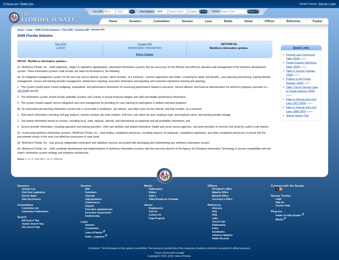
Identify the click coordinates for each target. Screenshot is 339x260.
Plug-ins (276, 211)
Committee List (30, 208)
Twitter (277, 189)
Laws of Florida (94, 232)
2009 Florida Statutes (47, 29)
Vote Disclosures (31, 199)
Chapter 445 (82, 29)
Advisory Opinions (222, 235)
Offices (269, 21)
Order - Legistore (95, 237)
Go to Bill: (98, 11)
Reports (89, 206)
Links (215, 218)
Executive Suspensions (98, 212)
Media (228, 21)
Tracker (317, 21)
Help (214, 215)
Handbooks (218, 232)
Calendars (91, 192)
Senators (135, 21)
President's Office (222, 189)
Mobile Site (27, 3)
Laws (208, 21)
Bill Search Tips (30, 220)
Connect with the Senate (287, 185)
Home (113, 21)
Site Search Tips (31, 227)
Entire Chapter (144, 54)
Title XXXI (67, 29)
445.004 (21, 90)
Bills (87, 189)
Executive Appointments (99, 209)
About (248, 21)
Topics (152, 196)
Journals (90, 196)
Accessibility (178, 253)
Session (187, 21)
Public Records (220, 238)
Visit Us (153, 211)
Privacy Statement (163, 253)
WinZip (279, 219)
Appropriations (93, 199)
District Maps (29, 196)
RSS (280, 189)
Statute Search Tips (297, 115)
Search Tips (218, 221)
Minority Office (220, 196)
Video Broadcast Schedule (163, 199)
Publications (155, 189)
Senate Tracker (281, 195)
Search (216, 11)
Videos (152, 192)
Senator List (28, 189)
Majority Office (220, 192)
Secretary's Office (222, 199)
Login (333, 3)
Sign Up (322, 3)
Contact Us (155, 215)
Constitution (92, 228)
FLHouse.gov (10, 3)
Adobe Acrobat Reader (288, 215)
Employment (156, 208)
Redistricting (92, 216)
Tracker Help (282, 205)
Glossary (217, 208)
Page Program (157, 218)
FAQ (214, 211)
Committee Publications (35, 211)
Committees (161, 21)
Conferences (92, 202)
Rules (215, 228)
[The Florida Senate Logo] (41, 17)
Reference (293, 21)
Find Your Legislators (33, 192)
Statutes (90, 225)
